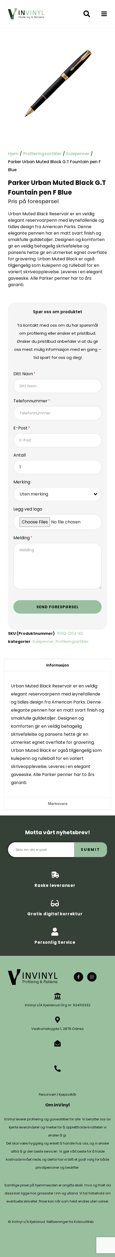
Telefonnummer (31, 401)
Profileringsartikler (42, 153)
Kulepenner (77, 153)
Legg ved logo (27, 509)
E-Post (21, 428)
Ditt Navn (23, 374)
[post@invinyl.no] (57, 1043)
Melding (22, 538)
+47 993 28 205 (57, 1077)
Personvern (47, 1094)
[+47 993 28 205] (57, 1068)
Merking (21, 482)
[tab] (57, 665)
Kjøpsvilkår (67, 1094)
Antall (19, 455)
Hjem (13, 153)
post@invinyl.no (57, 1052)
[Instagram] (92, 977)
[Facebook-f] (78, 977)
